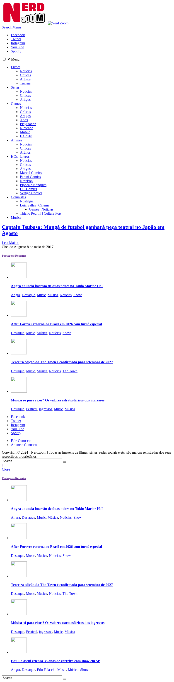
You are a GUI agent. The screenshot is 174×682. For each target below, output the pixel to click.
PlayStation (28, 124)
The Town (70, 371)
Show (77, 295)
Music (41, 295)
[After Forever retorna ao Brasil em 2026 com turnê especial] (19, 315)
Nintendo (26, 128)
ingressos (45, 409)
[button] (4, 59)
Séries (15, 87)
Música (16, 217)
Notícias (26, 71)
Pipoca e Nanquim (33, 185)
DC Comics (28, 189)
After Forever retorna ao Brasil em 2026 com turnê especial (56, 324)
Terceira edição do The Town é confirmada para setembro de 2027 (62, 362)
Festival (31, 409)
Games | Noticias (41, 209)
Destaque (28, 295)
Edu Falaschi (46, 670)
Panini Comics (30, 177)
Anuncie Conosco (24, 445)
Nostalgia (27, 201)
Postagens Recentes (14, 255)
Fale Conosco (21, 441)
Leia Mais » (10, 243)
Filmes (15, 67)
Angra (15, 295)
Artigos (25, 79)
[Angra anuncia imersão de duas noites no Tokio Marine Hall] (19, 277)
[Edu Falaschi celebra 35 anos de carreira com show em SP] (19, 652)
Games (16, 103)
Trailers (25, 83)
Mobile (25, 132)
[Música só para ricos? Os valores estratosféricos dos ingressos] (19, 391)
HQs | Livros (20, 156)
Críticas (25, 75)
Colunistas (18, 197)
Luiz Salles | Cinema (34, 205)
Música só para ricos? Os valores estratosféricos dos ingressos (57, 400)
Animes (16, 140)
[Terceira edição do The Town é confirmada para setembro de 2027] (19, 353)
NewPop (26, 181)
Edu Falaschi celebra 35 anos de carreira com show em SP (55, 661)
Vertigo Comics (31, 193)
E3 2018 (26, 136)
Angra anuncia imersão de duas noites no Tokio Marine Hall (57, 286)
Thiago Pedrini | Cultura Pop (40, 213)
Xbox (24, 120)
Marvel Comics (31, 173)
